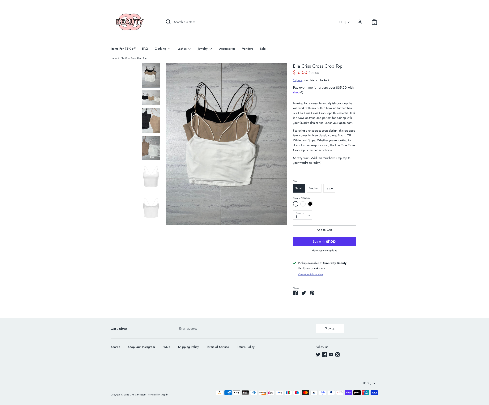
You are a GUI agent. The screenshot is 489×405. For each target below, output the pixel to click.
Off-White (295, 204)
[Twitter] (318, 354)
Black (310, 204)
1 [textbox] (296, 216)
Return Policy (246, 347)
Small (298, 188)
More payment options (324, 250)
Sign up (330, 328)
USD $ (342, 22)
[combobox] (302, 215)
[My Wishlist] (367, 22)
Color (301, 198)
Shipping (298, 80)
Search (115, 347)
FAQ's (166, 347)
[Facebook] (324, 354)
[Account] (360, 20)
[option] (226, 145)
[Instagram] (337, 354)
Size (295, 181)
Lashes (182, 48)
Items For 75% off (123, 48)
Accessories (227, 48)
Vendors (247, 48)
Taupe (303, 204)
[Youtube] (331, 354)
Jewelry (203, 48)
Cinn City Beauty (138, 394)
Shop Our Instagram (141, 347)
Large (329, 188)
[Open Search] (168, 22)
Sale (263, 48)
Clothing (161, 48)
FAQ (145, 48)
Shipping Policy (188, 347)
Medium (314, 188)
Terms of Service (217, 347)
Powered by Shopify (158, 394)
